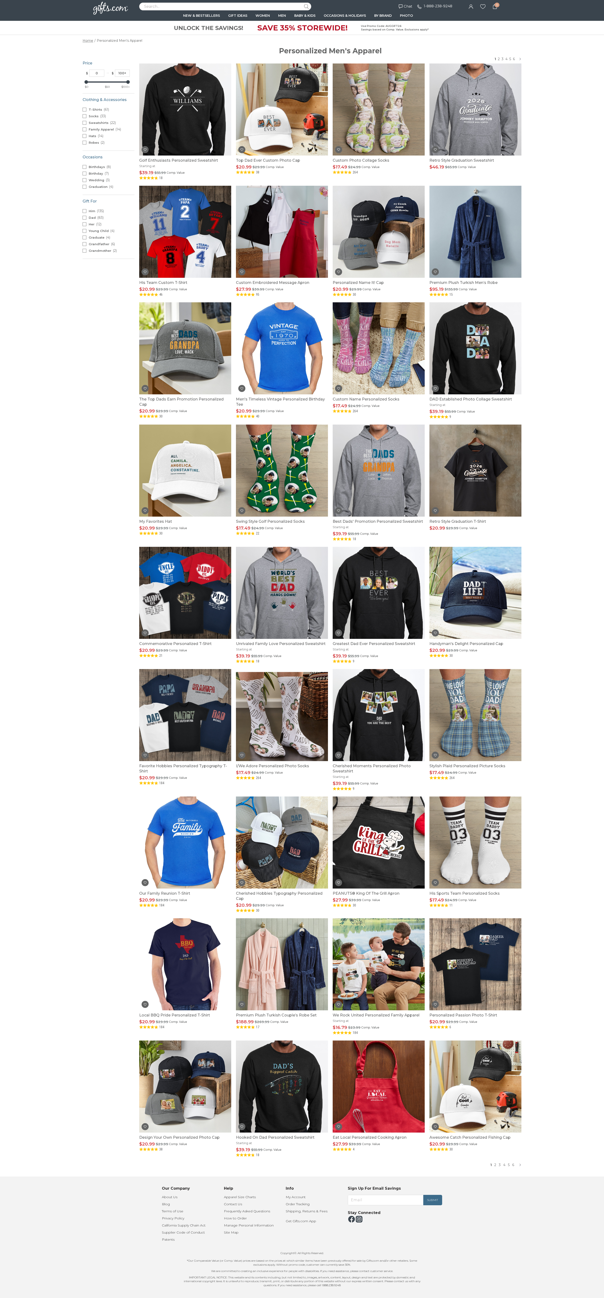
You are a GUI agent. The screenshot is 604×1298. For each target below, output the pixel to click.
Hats (95, 136)
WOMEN (263, 15)
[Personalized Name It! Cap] (379, 232)
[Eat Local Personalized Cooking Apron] (379, 1087)
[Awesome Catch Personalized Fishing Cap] (475, 1087)
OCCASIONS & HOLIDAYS (345, 15)
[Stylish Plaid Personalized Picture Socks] (475, 715)
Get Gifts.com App (301, 1221)
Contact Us (233, 1204)
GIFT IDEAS (237, 15)
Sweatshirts (102, 123)
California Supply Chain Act (184, 1225)
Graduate (99, 237)
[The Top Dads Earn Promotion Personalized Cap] (185, 348)
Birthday (98, 173)
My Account (296, 1197)
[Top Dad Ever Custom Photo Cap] (282, 109)
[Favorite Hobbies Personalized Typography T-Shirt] (185, 715)
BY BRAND (383, 15)
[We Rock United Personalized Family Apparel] (379, 964)
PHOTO (406, 15)
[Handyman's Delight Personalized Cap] (475, 593)
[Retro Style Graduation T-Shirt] (475, 471)
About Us (169, 1197)
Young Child (101, 231)
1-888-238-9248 (438, 6)
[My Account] (471, 6)
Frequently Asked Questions (247, 1211)
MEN (282, 15)
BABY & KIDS (304, 15)
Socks (97, 116)
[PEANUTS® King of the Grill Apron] (379, 842)
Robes (96, 142)
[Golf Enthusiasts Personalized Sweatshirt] (185, 109)
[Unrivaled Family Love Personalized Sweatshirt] (282, 593)
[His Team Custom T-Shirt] (185, 232)
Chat (408, 6)
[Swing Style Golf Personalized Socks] (282, 471)
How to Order (235, 1218)
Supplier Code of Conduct (183, 1232)
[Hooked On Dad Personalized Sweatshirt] (282, 1087)
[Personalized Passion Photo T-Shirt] (475, 964)
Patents (168, 1239)
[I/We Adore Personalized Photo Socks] (282, 715)
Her (95, 224)
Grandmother (102, 251)
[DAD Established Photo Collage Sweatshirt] (475, 348)
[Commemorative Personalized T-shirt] (185, 593)
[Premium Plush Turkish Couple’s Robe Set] (282, 964)
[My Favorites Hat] (185, 471)
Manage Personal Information (249, 1225)
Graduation (100, 187)
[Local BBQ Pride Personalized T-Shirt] (185, 964)
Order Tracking (298, 1204)
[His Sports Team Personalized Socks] (475, 842)
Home (88, 40)
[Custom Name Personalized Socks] (379, 348)
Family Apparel (104, 129)
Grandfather (101, 244)
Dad (96, 217)
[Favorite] (483, 6)
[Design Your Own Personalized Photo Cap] (185, 1087)
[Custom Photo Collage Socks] (379, 109)
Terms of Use (172, 1211)
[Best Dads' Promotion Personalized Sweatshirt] (379, 471)
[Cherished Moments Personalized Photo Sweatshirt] (379, 715)
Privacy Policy (173, 1218)
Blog (166, 1204)
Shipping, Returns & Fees (306, 1211)
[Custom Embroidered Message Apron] (282, 232)
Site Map (231, 1232)
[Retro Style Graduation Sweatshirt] (475, 109)
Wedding (99, 180)
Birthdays (99, 167)
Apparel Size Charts (240, 1197)
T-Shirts (98, 109)
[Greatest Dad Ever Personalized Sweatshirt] (379, 593)
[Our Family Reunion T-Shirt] (185, 842)
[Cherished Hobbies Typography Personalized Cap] (282, 842)
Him (96, 211)
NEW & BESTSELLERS (201, 15)
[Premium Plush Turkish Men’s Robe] (475, 232)
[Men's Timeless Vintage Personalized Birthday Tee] (282, 348)
